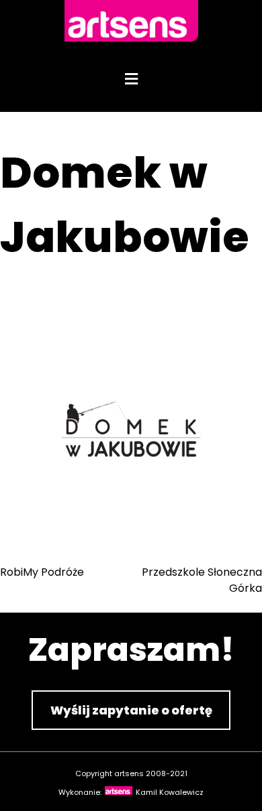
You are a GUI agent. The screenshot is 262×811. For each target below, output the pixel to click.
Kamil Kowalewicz (170, 792)
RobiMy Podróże (42, 572)
